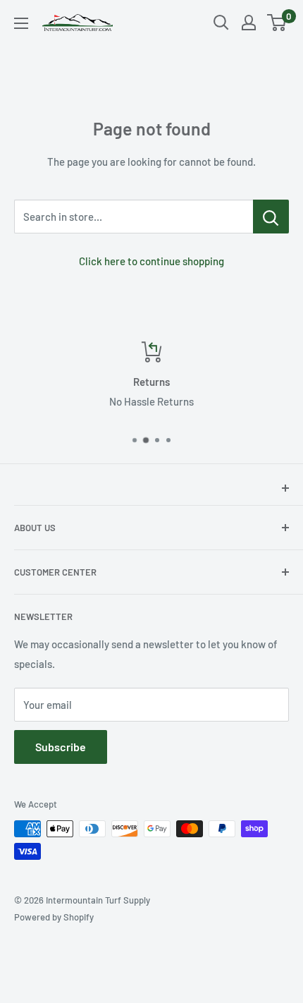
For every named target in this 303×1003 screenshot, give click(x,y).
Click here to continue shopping (151, 261)
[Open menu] (21, 23)
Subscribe (60, 746)
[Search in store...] (271, 216)
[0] (277, 22)
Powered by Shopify (54, 917)
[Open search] (221, 22)
